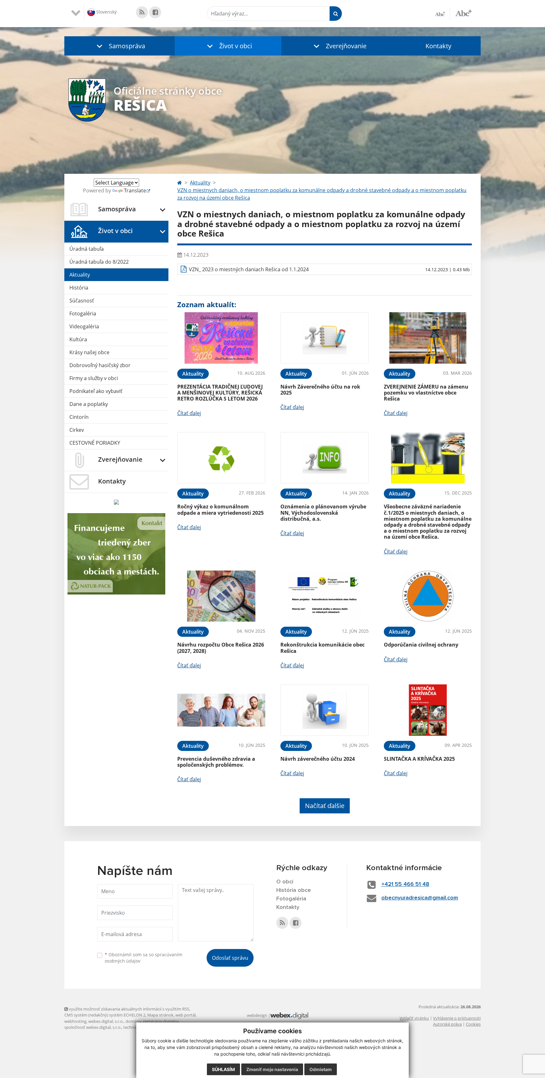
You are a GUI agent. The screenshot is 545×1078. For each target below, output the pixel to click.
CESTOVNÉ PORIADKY (94, 442)
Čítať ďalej (189, 413)
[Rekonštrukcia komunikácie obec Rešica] (324, 596)
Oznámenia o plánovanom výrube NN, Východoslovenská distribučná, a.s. (323, 512)
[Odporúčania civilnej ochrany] (428, 596)
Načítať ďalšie (324, 805)
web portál (185, 1015)
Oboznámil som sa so (143, 958)
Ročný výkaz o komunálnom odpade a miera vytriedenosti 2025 (220, 509)
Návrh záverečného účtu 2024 (317, 758)
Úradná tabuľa (86, 248)
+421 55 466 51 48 (405, 884)
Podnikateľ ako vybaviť (95, 391)
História (78, 287)
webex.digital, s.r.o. (106, 1021)
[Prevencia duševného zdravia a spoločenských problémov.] (221, 710)
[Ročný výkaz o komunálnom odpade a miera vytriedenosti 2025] (221, 457)
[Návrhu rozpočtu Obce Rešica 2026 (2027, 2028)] (221, 596)
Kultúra (78, 339)
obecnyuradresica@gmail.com (419, 898)
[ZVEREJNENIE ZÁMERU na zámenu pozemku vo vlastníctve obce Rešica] (428, 338)
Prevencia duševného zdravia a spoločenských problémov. (216, 761)
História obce (293, 890)
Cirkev (76, 429)
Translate (135, 190)
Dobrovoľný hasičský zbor (100, 365)
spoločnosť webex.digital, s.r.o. (92, 1027)
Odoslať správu (230, 957)
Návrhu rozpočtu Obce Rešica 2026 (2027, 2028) (220, 647)
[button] (119, 46)
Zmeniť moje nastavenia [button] (272, 1069)
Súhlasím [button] (223, 1069)
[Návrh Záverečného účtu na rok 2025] (324, 338)
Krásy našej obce (89, 352)
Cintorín (79, 416)
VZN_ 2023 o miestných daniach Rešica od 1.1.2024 (249, 269)
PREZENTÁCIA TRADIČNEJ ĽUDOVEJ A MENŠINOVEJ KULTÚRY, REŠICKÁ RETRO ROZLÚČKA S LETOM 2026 (220, 392)
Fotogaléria (82, 313)
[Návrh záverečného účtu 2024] (324, 710)
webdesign (257, 1015)
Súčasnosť (81, 300)
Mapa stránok (160, 1015)
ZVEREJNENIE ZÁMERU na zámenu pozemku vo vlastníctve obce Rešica (426, 392)
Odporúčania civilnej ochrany (421, 644)
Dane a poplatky (88, 404)
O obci (284, 882)
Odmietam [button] (320, 1069)
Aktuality (79, 274)
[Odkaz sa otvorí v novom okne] (142, 12)
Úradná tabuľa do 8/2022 (99, 261)
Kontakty (438, 46)
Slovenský (106, 12)
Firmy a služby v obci (93, 378)
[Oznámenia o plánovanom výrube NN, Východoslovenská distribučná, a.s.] (324, 457)
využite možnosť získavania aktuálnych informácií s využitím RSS (128, 1009)
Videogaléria (84, 326)
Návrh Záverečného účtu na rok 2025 (320, 389)
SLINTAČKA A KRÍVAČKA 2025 (419, 758)
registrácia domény (161, 1021)
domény (133, 1021)
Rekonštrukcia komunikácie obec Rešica (322, 647)
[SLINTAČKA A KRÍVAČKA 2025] (428, 710)
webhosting (75, 1021)
